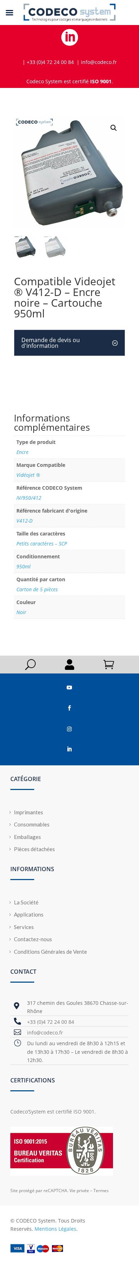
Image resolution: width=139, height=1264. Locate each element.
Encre (22, 452)
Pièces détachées (34, 849)
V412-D (24, 520)
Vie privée (79, 1191)
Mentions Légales (55, 1228)
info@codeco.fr (45, 1032)
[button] (113, 128)
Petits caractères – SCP (41, 543)
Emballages (27, 837)
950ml (23, 566)
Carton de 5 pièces (37, 589)
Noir (21, 612)
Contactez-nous (33, 939)
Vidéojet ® (28, 474)
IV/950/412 (28, 497)
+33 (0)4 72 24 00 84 (50, 1021)
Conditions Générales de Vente (50, 951)
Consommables (32, 824)
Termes (101, 1191)
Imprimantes (28, 812)
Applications (28, 914)
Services (24, 927)
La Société (26, 902)
